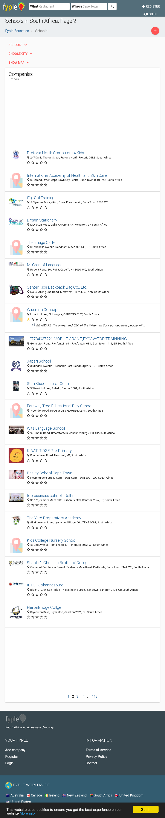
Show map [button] (16, 62)
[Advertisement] (45, 115)
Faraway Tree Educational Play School (59, 406)
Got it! (146, 809)
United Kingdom (131, 795)
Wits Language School (46, 428)
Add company (15, 750)
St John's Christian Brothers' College (58, 562)
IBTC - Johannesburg (45, 585)
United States (20, 802)
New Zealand (76, 795)
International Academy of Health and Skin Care (67, 175)
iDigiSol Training (40, 197)
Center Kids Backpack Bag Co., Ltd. (57, 287)
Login (9, 763)
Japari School (39, 361)
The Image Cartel (41, 242)
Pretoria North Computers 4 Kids (55, 153)
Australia (17, 795)
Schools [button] (15, 45)
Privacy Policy (96, 757)
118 (95, 696)
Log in (152, 14)
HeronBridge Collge (44, 607)
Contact (91, 763)
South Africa (102, 795)
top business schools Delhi (50, 495)
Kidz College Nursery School (51, 540)
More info (27, 813)
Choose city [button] (18, 53)
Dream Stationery (42, 220)
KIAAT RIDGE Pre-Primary (49, 450)
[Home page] (14, 6)
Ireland (54, 795)
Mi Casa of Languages (45, 265)
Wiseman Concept (43, 309)
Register (152, 6)
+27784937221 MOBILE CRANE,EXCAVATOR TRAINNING (77, 339)
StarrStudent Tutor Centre (49, 383)
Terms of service (98, 750)
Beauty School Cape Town (49, 473)
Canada (36, 795)
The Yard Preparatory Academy (54, 518)
